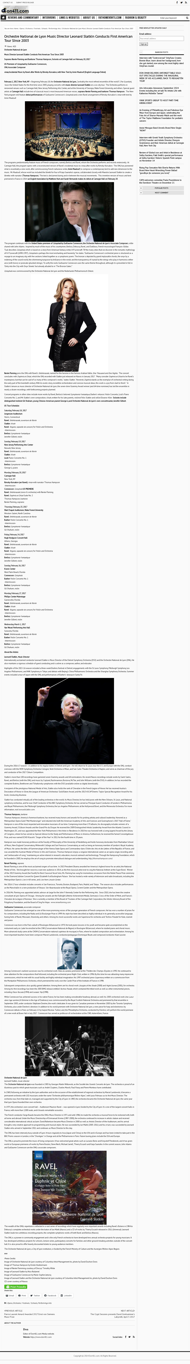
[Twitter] (181, 2)
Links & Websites (69, 17)
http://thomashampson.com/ (100, 858)
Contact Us (7, 2)
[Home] (3, 18)
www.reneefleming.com (61, 902)
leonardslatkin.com (26, 809)
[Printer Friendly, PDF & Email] (15, 1287)
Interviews (49, 17)
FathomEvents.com (109, 17)
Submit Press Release (25, 2)
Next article (127, 1310)
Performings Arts (44, 1303)
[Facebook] (177, 2)
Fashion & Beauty (135, 17)
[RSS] (186, 2)
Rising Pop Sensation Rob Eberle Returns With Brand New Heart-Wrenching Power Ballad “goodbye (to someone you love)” (159, 170)
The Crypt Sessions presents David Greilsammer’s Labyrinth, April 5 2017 (112, 1315)
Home (16, 28)
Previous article (13, 1310)
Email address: (145, 34)
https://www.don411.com (41, 1337)
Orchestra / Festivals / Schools (25, 1303)
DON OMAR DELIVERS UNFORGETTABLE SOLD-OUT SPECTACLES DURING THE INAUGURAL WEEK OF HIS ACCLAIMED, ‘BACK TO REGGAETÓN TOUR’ (161, 77)
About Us (89, 17)
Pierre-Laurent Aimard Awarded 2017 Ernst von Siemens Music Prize (29, 1315)
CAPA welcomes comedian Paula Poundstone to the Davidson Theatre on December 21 (160, 181)
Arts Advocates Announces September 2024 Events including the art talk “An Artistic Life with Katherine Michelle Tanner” (160, 91)
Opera (9, 1303)
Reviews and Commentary (23, 17)
